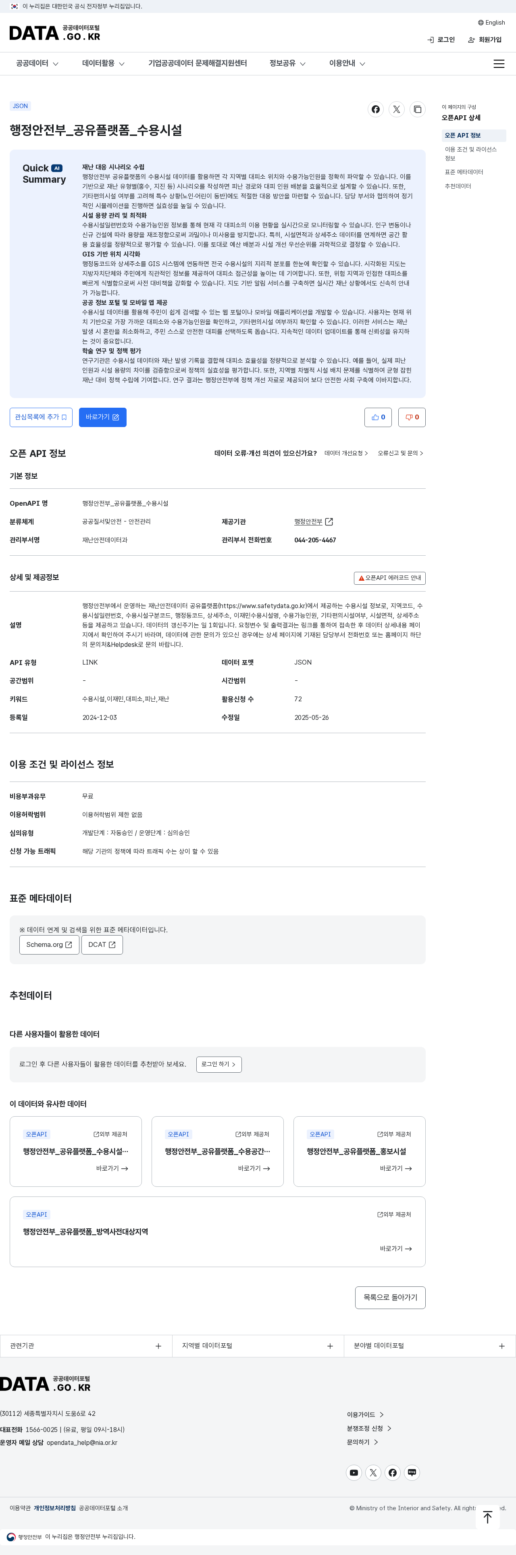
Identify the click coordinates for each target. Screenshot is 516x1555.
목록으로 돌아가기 (390, 1297)
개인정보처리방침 (55, 1508)
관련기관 (22, 1346)
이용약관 (20, 1508)
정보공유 (282, 63)
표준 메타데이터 (464, 172)
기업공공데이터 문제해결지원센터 (197, 63)
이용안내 (342, 63)
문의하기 (359, 1442)
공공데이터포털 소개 (103, 1508)
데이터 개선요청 (344, 453)
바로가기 (98, 417)
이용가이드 (362, 1415)
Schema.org (44, 944)
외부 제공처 (113, 1134)
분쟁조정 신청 (366, 1428)
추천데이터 (458, 186)
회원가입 (490, 40)
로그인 (446, 40)
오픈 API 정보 (463, 135)
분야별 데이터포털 (379, 1346)
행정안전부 (308, 521)
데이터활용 (98, 63)
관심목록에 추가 (37, 417)
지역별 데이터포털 (207, 1346)
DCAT (97, 944)
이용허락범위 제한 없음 (112, 815)
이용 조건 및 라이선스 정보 (471, 154)
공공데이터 (32, 63)
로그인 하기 (215, 1064)
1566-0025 (42, 1430)
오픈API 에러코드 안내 (393, 578)
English (494, 22)
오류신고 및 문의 (398, 453)
